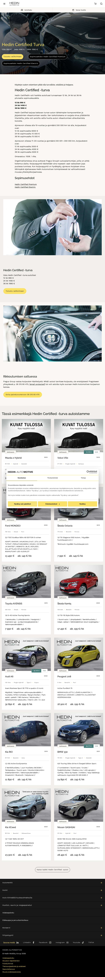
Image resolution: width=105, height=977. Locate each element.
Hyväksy (82, 504)
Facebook (43, 942)
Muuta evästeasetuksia (11, 972)
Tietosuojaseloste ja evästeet (14, 966)
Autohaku (28, 10)
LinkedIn (27, 942)
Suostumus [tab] (22, 478)
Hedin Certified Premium (26, 184)
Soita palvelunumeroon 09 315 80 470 (22, 394)
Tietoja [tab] (83, 478)
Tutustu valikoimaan (12, 56)
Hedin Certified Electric (25, 187)
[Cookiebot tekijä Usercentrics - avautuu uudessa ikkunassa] (88, 471)
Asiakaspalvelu (8, 913)
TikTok (91, 942)
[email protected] (37, 384)
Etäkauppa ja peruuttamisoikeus (15, 920)
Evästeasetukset (51, 504)
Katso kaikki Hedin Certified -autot (52, 870)
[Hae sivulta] (101, 3)
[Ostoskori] (95, 3)
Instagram (60, 942)
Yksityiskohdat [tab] (52, 478)
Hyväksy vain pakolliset (22, 504)
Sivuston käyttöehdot (11, 961)
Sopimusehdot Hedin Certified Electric (21, 63)
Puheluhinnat (7, 964)
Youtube (76, 942)
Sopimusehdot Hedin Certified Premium (47, 57)
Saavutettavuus (8, 969)
